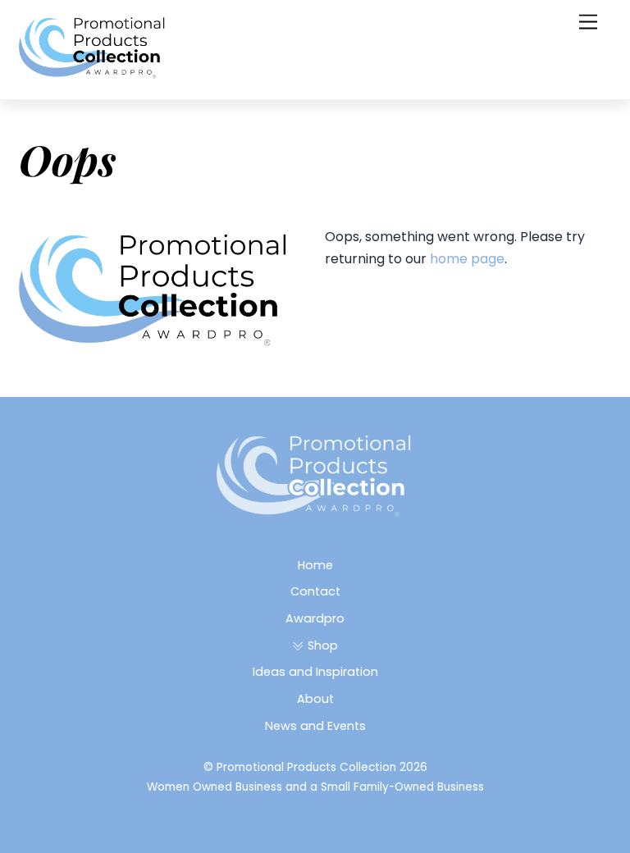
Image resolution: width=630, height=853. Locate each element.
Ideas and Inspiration (315, 672)
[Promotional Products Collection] (93, 73)
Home (315, 565)
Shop (320, 645)
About (315, 699)
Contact (315, 591)
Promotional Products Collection (306, 767)
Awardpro (315, 618)
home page (467, 258)
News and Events (315, 726)
